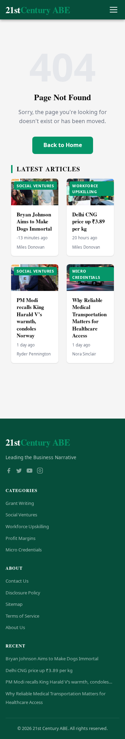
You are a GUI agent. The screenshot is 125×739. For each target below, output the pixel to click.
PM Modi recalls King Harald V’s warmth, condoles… (59, 682)
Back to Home (62, 145)
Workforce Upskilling (27, 526)
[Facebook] (9, 471)
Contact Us (17, 581)
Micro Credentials (24, 550)
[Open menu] (113, 10)
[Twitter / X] (19, 471)
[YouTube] (29, 471)
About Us (15, 627)
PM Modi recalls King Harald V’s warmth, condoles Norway (30, 318)
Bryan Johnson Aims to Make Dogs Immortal (34, 221)
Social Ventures (21, 515)
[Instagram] (40, 471)
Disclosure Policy (23, 593)
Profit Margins (20, 538)
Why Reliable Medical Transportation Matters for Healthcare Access (89, 318)
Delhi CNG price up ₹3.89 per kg (88, 221)
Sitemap (14, 604)
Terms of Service (22, 616)
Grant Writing (20, 503)
